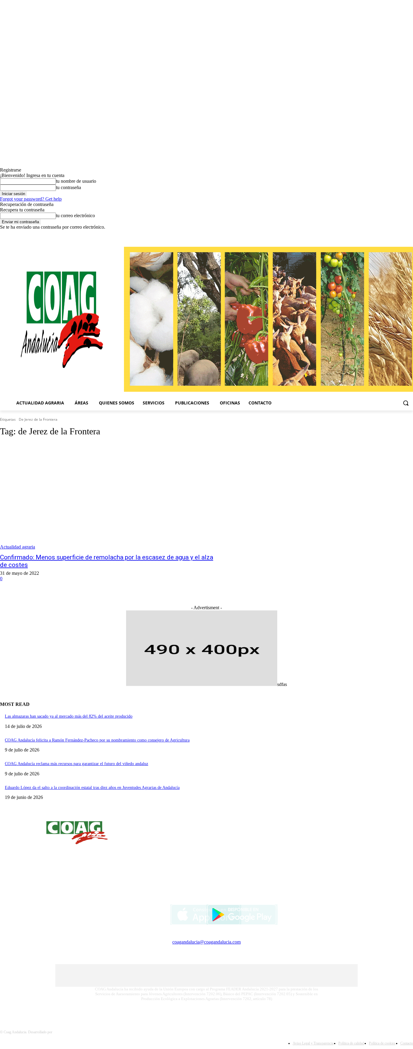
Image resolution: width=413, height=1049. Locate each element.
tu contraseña (68, 187)
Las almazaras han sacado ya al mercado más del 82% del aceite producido (68, 716)
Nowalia (59, 1032)
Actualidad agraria (17, 546)
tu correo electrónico (75, 215)
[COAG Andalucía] (62, 320)
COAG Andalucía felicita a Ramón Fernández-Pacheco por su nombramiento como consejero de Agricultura (97, 740)
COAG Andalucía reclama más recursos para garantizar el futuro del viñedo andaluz (76, 763)
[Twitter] (409, 234)
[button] (405, 403)
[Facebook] (392, 234)
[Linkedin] (401, 234)
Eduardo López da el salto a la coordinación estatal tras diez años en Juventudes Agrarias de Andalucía (92, 787)
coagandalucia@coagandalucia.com (206, 941)
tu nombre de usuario (76, 181)
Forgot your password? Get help (31, 198)
